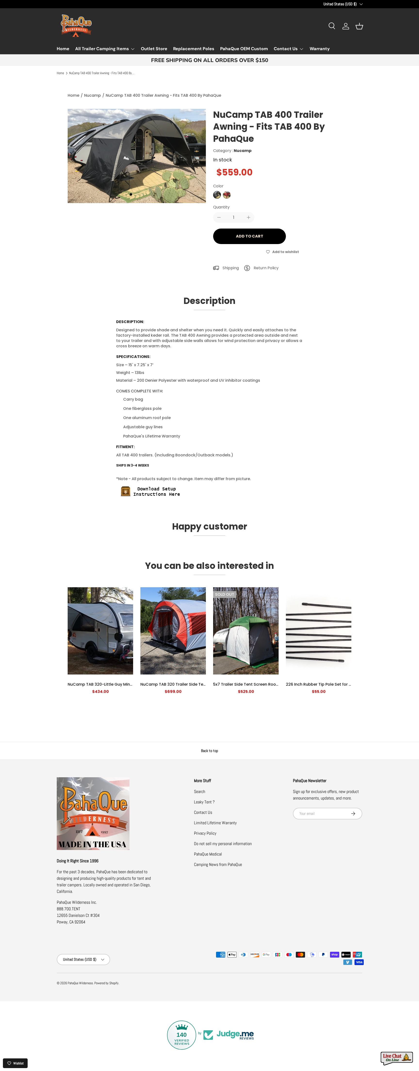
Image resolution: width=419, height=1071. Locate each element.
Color (218, 186)
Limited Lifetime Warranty (215, 822)
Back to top (209, 750)
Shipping (231, 268)
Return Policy (266, 268)
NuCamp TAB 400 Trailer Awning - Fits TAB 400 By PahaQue (102, 73)
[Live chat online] (397, 1058)
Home (63, 49)
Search (199, 791)
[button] (359, 26)
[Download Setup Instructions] (152, 486)
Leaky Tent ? (204, 802)
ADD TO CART (249, 236)
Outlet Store (154, 49)
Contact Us (286, 49)
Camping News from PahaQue (218, 864)
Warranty (320, 49)
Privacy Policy (205, 833)
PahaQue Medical (208, 854)
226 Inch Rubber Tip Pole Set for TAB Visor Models (334, 684)
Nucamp (92, 95)
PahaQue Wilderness (80, 983)
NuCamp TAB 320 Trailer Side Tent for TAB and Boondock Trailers (204, 684)
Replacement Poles (193, 49)
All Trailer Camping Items (102, 49)
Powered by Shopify (106, 983)
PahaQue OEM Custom (244, 49)
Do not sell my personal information (223, 843)
